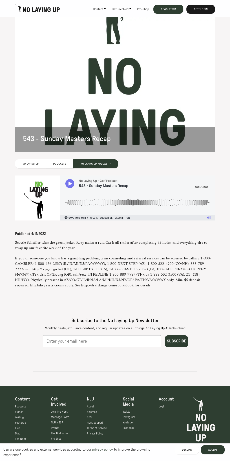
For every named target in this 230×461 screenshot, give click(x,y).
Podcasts (59, 163)
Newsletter (168, 9)
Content (98, 9)
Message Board (60, 417)
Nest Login (201, 9)
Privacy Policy (95, 433)
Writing (19, 417)
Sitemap (92, 412)
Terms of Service (97, 428)
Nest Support (95, 422)
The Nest (20, 439)
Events (55, 428)
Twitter (127, 411)
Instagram (129, 417)
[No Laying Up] (37, 9)
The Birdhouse (59, 433)
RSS (89, 417)
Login (162, 406)
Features (20, 422)
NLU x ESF (57, 422)
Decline (187, 449)
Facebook (128, 428)
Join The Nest (59, 411)
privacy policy (102, 449)
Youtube (128, 422)
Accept (212, 449)
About (90, 406)
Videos (19, 412)
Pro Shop (143, 9)
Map (17, 433)
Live (17, 428)
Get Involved (120, 9)
